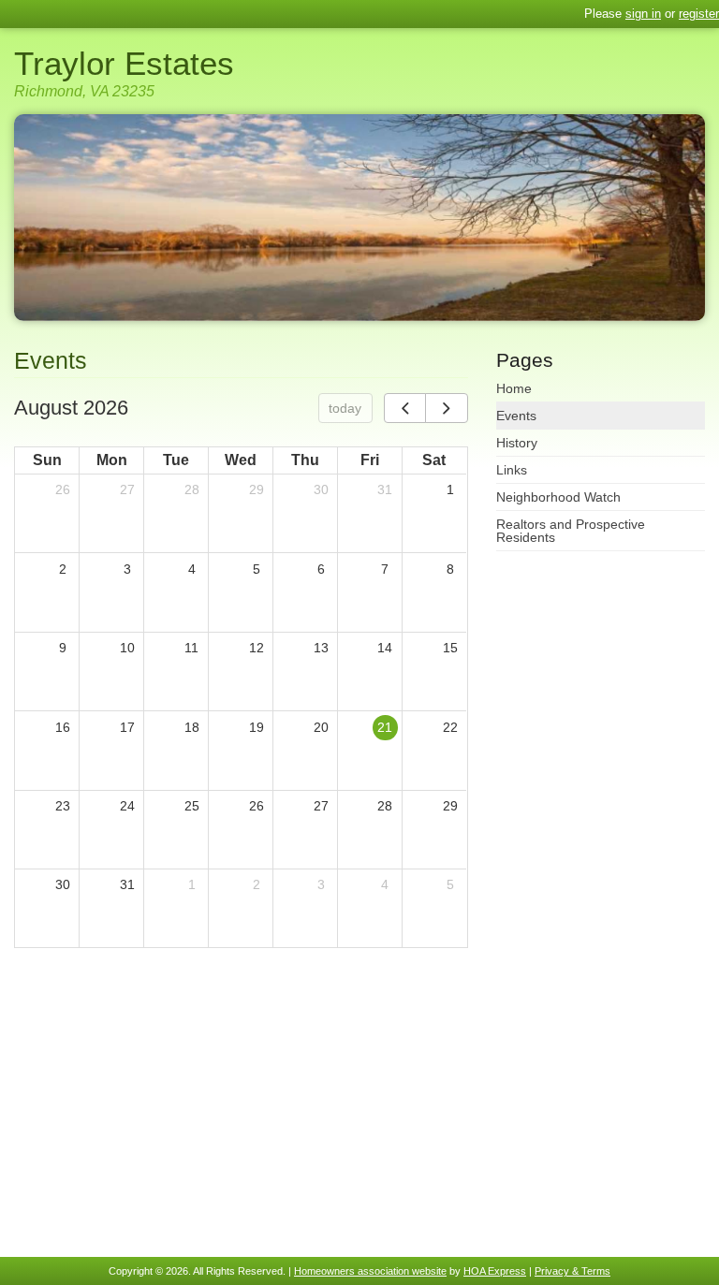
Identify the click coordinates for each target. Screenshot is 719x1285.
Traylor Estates (124, 63)
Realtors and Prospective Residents (570, 531)
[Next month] (446, 408)
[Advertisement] (241, 1107)
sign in (643, 14)
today (345, 408)
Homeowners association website (370, 1271)
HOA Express (494, 1271)
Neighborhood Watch (558, 496)
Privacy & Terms (572, 1271)
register (699, 14)
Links (511, 469)
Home (514, 388)
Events (516, 415)
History (516, 442)
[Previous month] (405, 408)
